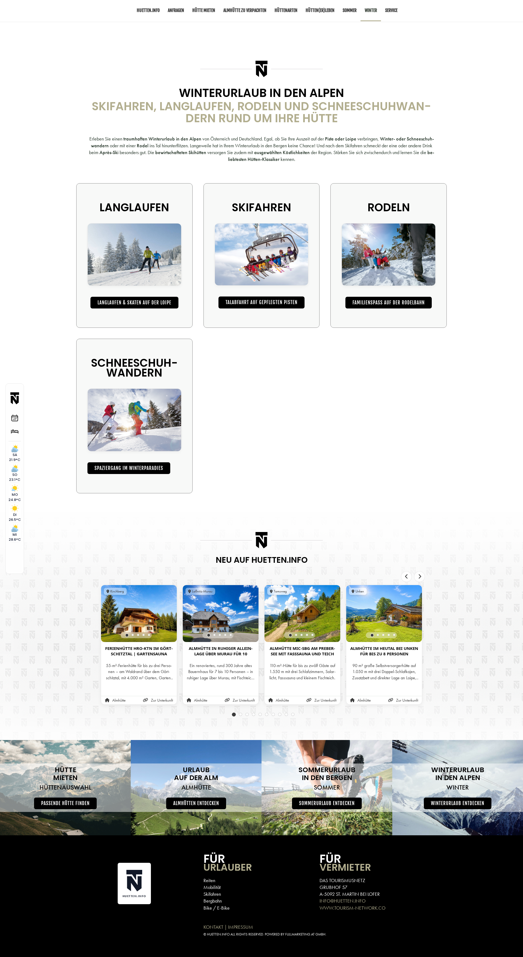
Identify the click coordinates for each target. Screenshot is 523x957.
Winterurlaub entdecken (457, 803)
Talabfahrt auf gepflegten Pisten (261, 302)
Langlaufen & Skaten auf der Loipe (134, 302)
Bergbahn (212, 901)
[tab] (127, 635)
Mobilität (212, 887)
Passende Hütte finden (65, 803)
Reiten (209, 880)
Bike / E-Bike (216, 908)
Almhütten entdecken (196, 803)
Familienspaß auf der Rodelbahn (388, 302)
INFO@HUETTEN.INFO (343, 901)
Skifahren (212, 894)
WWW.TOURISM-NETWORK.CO (352, 908)
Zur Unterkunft (162, 700)
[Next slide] (419, 576)
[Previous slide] (406, 576)
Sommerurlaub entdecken (327, 803)
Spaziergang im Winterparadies (129, 468)
